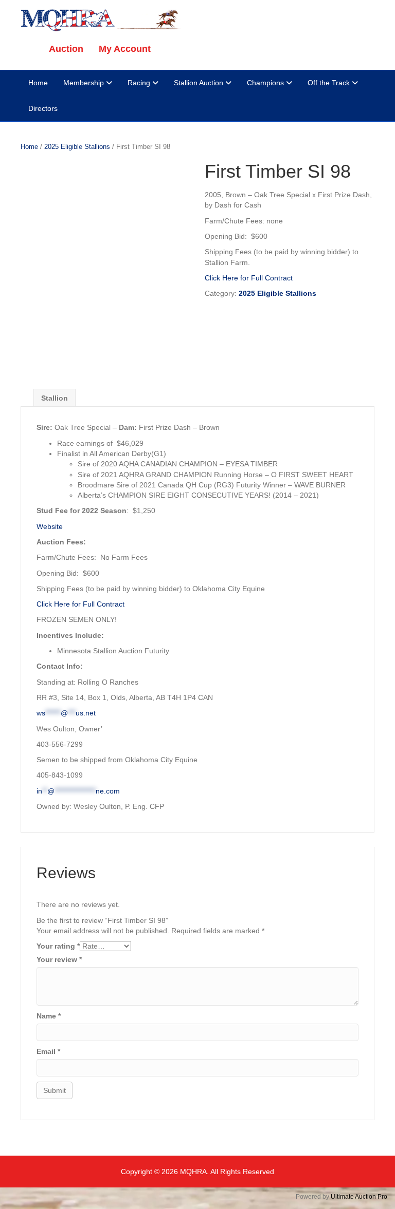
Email (48, 1051)
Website (50, 526)
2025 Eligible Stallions (77, 146)
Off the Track (329, 83)
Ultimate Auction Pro (359, 1196)
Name (49, 1016)
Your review (59, 959)
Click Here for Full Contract (249, 278)
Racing (139, 83)
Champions (265, 83)
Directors (43, 108)
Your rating (58, 946)
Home (38, 83)
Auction (66, 49)
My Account (125, 49)
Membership (83, 83)
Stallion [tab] (54, 398)
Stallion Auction (198, 83)
